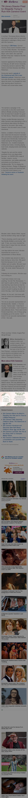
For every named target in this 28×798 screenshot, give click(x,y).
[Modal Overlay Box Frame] (14, 399)
